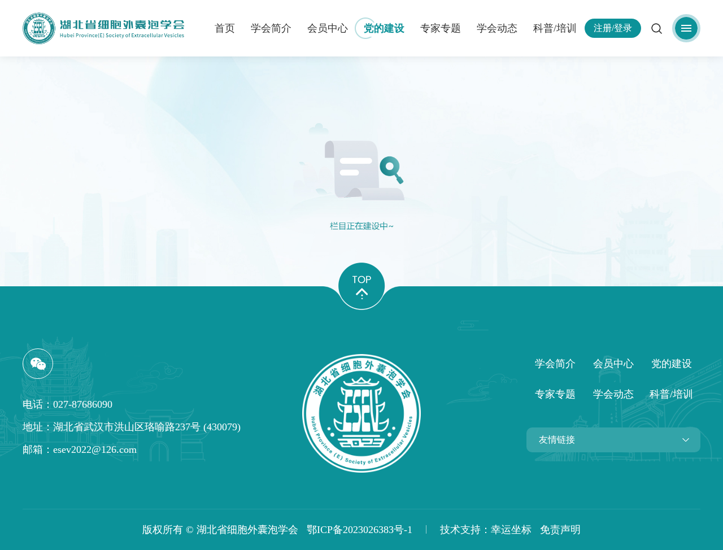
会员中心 (327, 28)
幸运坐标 (511, 529)
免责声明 (560, 529)
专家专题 (440, 28)
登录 (623, 28)
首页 (225, 28)
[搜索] (656, 28)
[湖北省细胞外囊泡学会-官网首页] (361, 413)
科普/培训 (555, 28)
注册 (603, 28)
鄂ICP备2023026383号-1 (355, 529)
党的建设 (384, 28)
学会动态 (497, 28)
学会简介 (271, 28)
